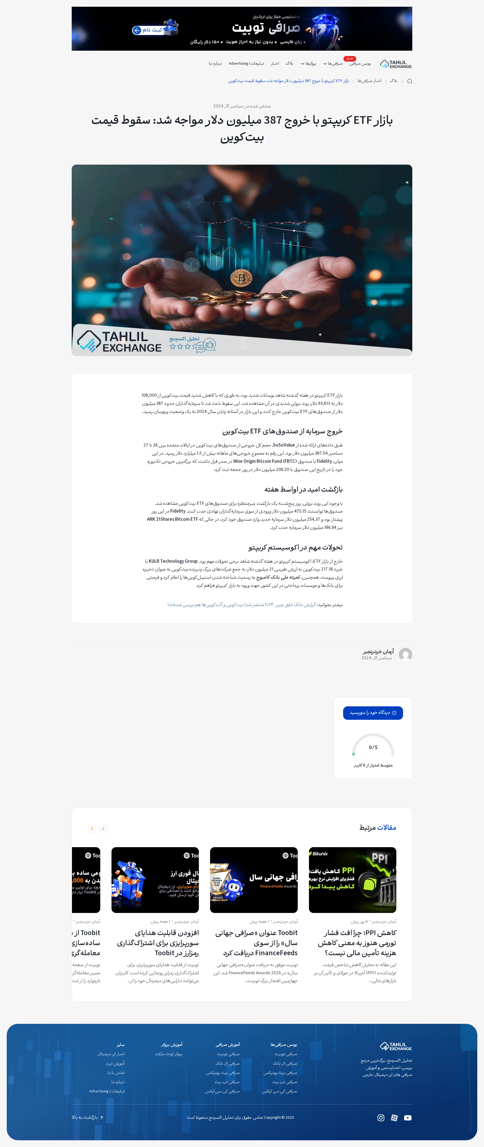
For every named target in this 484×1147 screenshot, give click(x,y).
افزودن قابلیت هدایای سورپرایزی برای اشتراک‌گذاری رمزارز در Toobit (158, 944)
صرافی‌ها (335, 63)
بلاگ (394, 81)
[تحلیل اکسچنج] (409, 81)
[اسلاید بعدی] (92, 828)
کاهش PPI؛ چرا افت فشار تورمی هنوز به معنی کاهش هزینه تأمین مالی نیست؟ (357, 944)
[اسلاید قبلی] (103, 828)
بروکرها (311, 63)
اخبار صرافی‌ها (369, 81)
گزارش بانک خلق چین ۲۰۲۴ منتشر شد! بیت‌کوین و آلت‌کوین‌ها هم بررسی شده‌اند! (241, 605)
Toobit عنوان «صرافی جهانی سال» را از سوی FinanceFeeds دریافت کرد (256, 944)
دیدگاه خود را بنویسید (370, 713)
